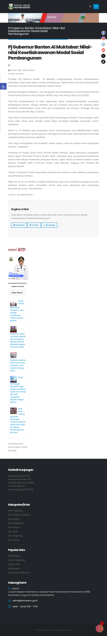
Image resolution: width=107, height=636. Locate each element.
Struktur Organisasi (16, 560)
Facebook (20, 225)
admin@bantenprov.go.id (25, 600)
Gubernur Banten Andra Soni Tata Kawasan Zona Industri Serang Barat (18, 365)
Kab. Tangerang (15, 535)
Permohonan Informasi (18, 572)
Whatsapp (50, 225)
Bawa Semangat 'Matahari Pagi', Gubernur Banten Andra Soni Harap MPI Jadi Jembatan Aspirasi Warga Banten (18, 389)
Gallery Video (14, 564)
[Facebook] (24, 613)
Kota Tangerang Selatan (19, 514)
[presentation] (14, 18)
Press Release (14, 556)
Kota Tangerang (15, 510)
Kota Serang (13, 519)
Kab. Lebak (13, 531)
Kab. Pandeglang (15, 523)
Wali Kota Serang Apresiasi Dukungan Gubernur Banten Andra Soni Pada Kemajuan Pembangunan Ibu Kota (18, 421)
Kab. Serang (13, 540)
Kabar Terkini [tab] (17, 293)
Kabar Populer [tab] (17, 286)
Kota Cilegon (14, 527)
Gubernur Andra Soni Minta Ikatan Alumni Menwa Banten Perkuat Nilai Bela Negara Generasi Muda (18, 340)
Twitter (35, 225)
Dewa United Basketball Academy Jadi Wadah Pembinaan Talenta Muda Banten (17, 311)
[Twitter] (17, 613)
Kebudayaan (14, 568)
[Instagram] (10, 613)
